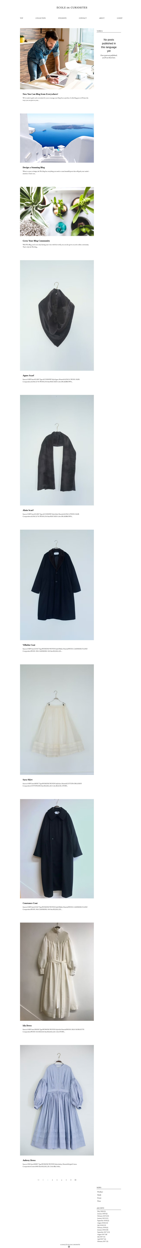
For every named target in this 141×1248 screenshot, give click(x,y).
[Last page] (75, 1180)
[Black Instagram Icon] (69, 1247)
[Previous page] (43, 1180)
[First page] (38, 1180)
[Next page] (71, 1180)
